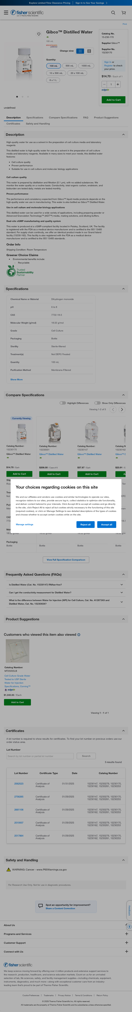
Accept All (106, 524)
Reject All (85, 524)
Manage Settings (24, 524)
